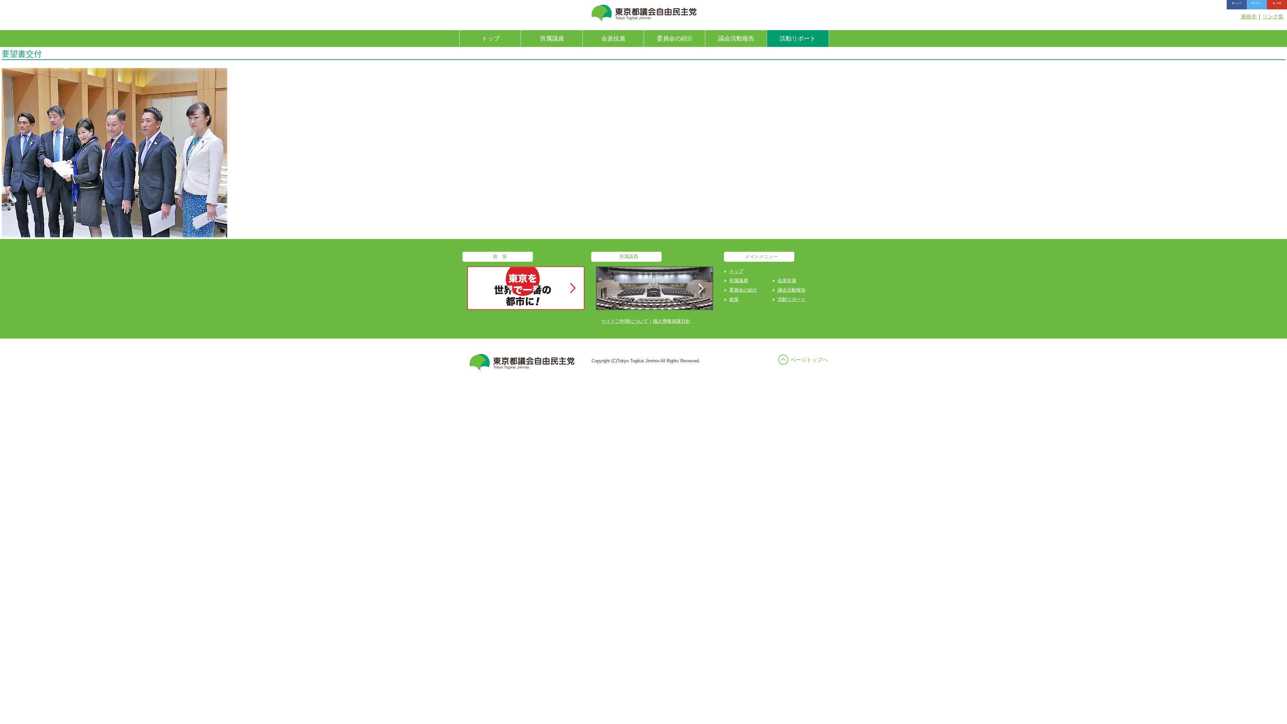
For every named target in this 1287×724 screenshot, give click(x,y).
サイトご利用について (624, 321)
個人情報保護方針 (671, 321)
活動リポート (798, 38)
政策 (734, 299)
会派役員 (613, 38)
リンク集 (1273, 16)
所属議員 (552, 38)
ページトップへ (809, 360)
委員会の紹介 (675, 38)
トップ (491, 38)
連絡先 (1249, 16)
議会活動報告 (736, 38)
